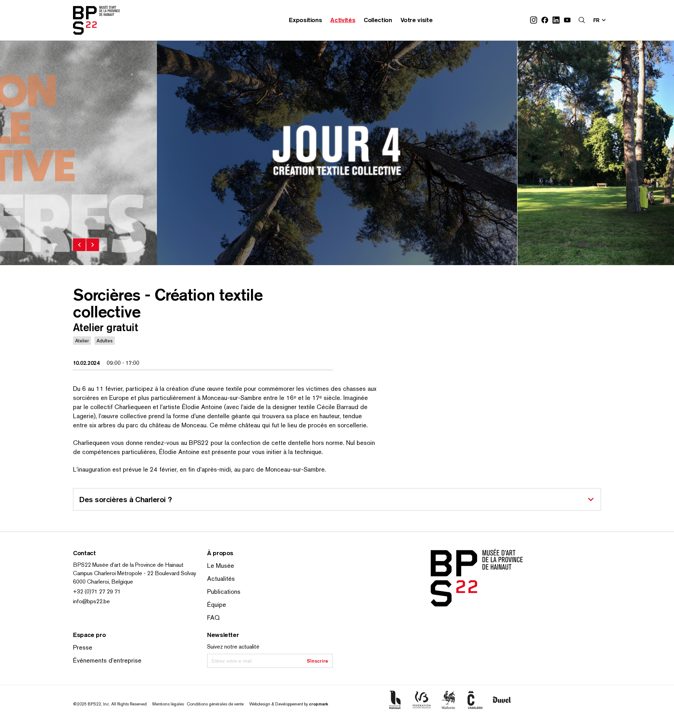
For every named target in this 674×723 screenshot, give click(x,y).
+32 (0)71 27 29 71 (97, 591)
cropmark (318, 703)
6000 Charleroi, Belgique (103, 581)
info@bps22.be (91, 601)
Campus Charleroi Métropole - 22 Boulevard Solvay (134, 573)
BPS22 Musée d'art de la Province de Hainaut (128, 564)
